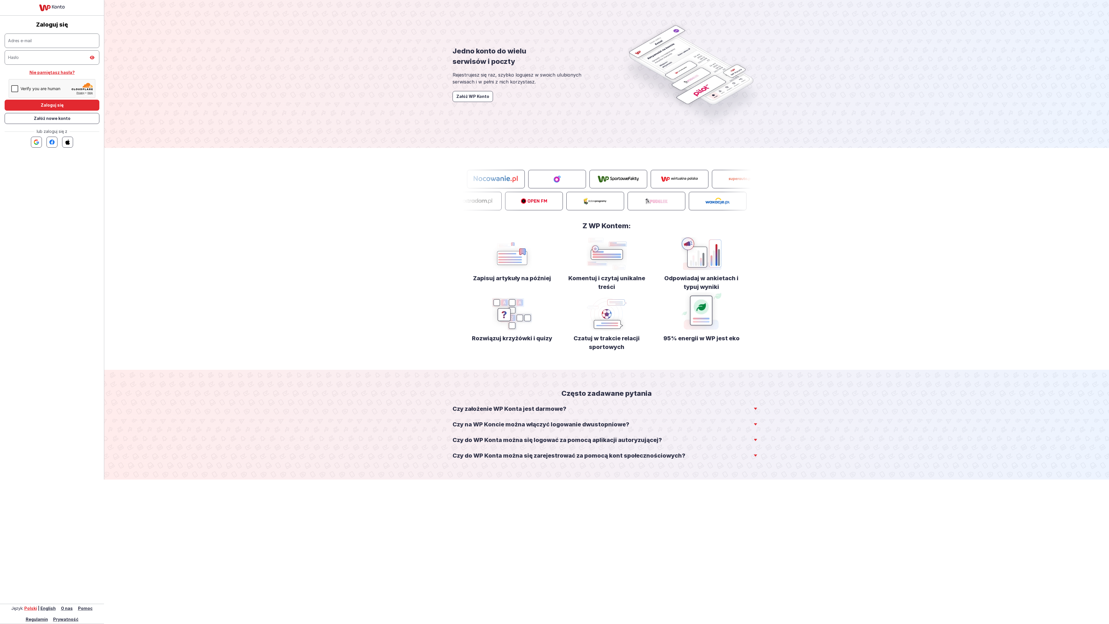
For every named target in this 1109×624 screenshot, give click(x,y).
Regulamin (37, 619)
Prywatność (66, 619)
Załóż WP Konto (472, 96)
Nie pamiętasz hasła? (52, 72)
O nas (67, 608)
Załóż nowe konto (52, 118)
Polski (30, 608)
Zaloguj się (52, 105)
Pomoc (85, 608)
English (48, 608)
